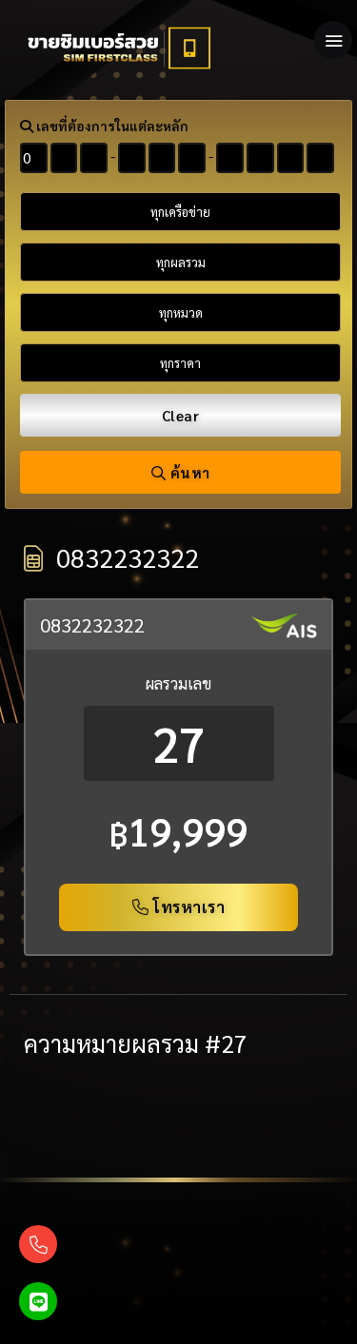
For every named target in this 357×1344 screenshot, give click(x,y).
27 (179, 743)
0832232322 (92, 625)
